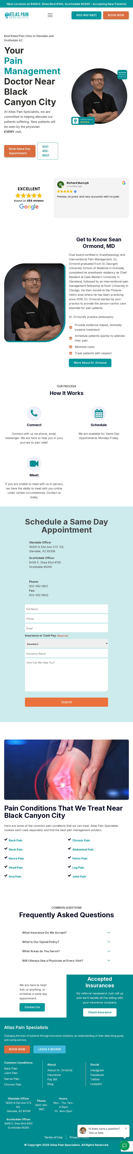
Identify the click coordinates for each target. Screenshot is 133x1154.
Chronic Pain (12, 1084)
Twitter (95, 1079)
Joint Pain (10, 1073)
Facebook (97, 1075)
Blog (50, 1084)
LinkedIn (96, 1084)
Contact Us (32, 1007)
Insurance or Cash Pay (46, 635)
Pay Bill (52, 1079)
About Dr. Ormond (59, 1070)
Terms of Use (53, 1137)
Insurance (54, 1075)
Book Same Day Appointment (19, 151)
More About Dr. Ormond (90, 362)
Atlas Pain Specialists (26, 1027)
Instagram (97, 1070)
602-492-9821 (86, 15)
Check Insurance (100, 1012)
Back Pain (10, 1068)
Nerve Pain (11, 1079)
